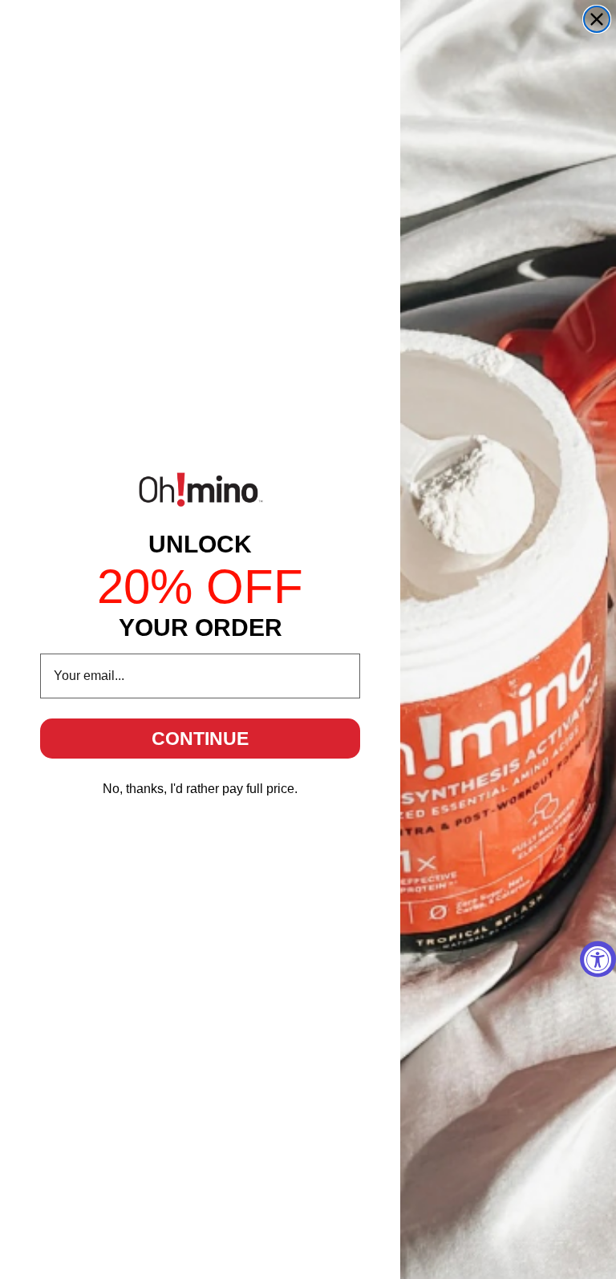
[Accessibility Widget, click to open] (598, 959)
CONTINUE (200, 738)
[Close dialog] (597, 19)
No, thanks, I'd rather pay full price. (200, 788)
